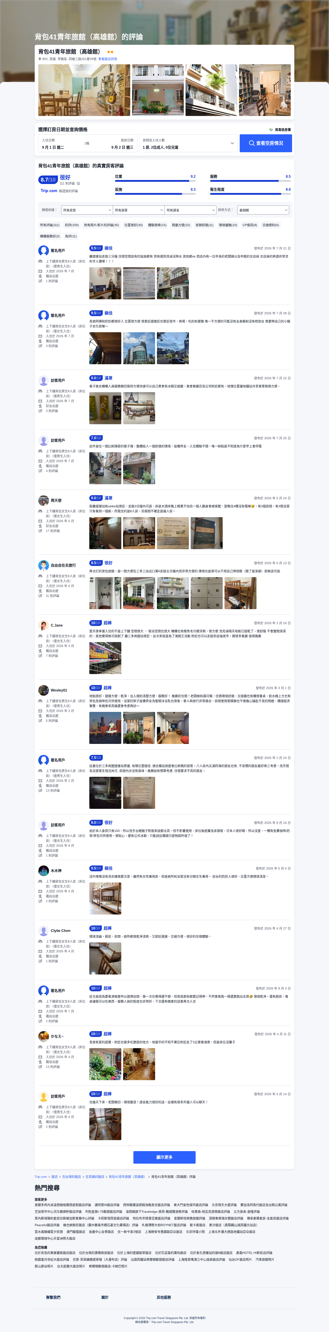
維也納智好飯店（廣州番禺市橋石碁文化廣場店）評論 (100, 1225)
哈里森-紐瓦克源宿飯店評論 (210, 1211)
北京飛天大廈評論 (224, 1205)
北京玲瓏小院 (195, 1231)
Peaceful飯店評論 (47, 1225)
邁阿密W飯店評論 (107, 1205)
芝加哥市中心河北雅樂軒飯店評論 (58, 1211)
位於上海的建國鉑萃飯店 (134, 1253)
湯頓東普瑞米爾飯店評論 (226, 1218)
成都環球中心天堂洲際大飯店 (55, 1238)
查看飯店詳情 (107, 59)
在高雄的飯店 (94, 1176)
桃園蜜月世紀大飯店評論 (52, 1259)
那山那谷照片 (44, 1266)
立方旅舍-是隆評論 (247, 1211)
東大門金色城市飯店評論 (191, 1205)
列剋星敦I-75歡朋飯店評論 (103, 1211)
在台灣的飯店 (71, 1176)
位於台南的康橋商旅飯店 (96, 1253)
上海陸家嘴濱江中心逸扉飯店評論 (201, 1259)
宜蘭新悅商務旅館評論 (189, 1218)
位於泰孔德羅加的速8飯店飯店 (211, 1253)
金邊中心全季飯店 (101, 1231)
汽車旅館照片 (265, 1259)
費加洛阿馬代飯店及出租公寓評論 (263, 1205)
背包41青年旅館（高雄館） (128, 1176)
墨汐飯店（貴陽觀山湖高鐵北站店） (234, 1225)
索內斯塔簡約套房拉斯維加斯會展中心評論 (64, 1218)
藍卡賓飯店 (197, 1225)
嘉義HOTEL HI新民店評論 (254, 1253)
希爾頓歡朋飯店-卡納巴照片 (108, 1266)
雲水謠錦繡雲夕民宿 (49, 1231)
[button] (299, 7)
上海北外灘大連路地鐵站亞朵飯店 (231, 1231)
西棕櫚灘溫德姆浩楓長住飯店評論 (146, 1205)
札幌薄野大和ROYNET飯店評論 (164, 1225)
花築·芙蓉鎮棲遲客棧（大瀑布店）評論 (100, 1259)
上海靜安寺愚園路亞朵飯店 (163, 1231)
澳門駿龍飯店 (75, 1231)
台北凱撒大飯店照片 (71, 1266)
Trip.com (41, 1176)
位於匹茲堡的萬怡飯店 (170, 1253)
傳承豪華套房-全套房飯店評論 (268, 1218)
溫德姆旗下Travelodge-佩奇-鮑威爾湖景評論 (157, 1211)
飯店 (54, 1176)
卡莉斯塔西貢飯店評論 (113, 1218)
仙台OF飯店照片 (240, 1259)
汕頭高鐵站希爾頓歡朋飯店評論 (153, 1259)
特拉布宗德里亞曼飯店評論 (151, 1218)
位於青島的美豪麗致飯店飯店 (55, 1253)
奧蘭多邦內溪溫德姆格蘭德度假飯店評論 (63, 1205)
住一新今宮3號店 (129, 1231)
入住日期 (48, 140)
